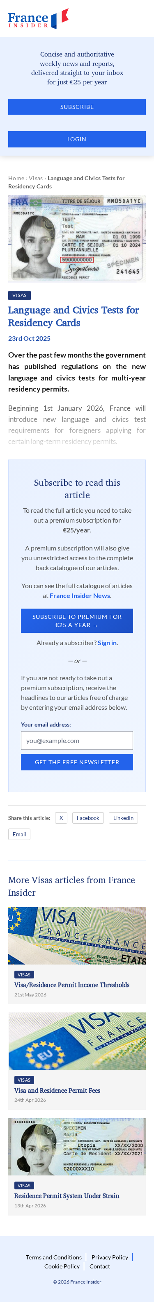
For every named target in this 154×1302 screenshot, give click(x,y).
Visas (36, 177)
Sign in (107, 642)
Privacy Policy (110, 1257)
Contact (100, 1266)
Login (77, 139)
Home (16, 177)
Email (19, 834)
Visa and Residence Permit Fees (57, 1090)
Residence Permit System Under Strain (67, 1196)
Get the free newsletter (77, 762)
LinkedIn (123, 818)
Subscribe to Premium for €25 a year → (77, 620)
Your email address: (46, 724)
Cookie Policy (62, 1266)
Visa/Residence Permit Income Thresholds (71, 985)
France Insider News (80, 595)
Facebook (88, 818)
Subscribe (77, 106)
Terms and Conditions (54, 1257)
